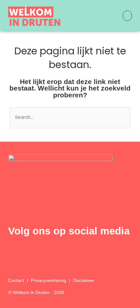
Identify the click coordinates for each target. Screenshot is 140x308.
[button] (127, 15)
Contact (16, 280)
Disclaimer (83, 280)
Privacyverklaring (48, 280)
